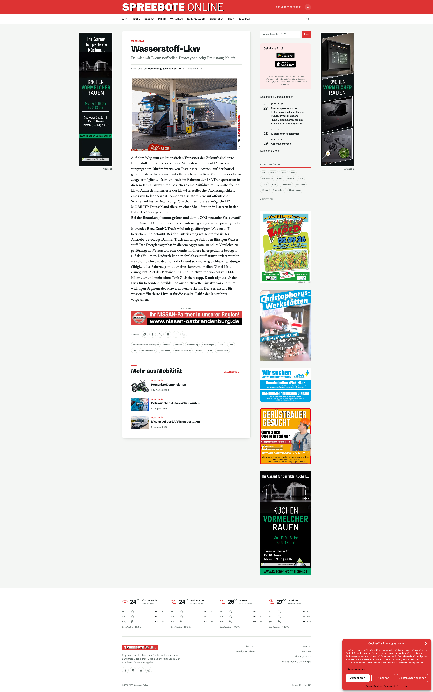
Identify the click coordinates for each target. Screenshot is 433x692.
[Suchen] (307, 19)
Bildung (149, 18)
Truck (209, 350)
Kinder (265, 190)
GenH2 (221, 344)
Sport (231, 18)
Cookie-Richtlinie (374, 686)
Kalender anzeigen (270, 150)
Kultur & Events (196, 18)
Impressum (402, 686)
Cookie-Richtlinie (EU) (301, 685)
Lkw (134, 350)
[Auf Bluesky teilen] (168, 334)
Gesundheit (216, 18)
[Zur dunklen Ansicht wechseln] (308, 7)
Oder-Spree (286, 184)
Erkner (273, 173)
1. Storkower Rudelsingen (285, 133)
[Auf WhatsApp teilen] (145, 334)
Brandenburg (278, 190)
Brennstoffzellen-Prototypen (146, 344)
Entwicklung (192, 344)
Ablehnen (383, 677)
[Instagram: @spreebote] (141, 670)
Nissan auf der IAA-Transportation (175, 421)
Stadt (300, 178)
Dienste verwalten (356, 669)
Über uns (250, 646)
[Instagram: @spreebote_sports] (148, 670)
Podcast (306, 651)
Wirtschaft (176, 18)
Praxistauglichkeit (183, 350)
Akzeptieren (357, 677)
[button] (426, 643)
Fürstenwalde (295, 190)
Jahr (231, 344)
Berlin (283, 173)
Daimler (166, 344)
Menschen (300, 184)
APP (124, 18)
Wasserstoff (222, 350)
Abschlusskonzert (281, 143)
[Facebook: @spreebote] (125, 670)
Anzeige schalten (245, 651)
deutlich (178, 344)
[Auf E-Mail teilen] (176, 334)
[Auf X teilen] (160, 334)
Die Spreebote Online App (296, 661)
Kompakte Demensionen (168, 384)
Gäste (264, 184)
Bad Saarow (267, 178)
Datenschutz (390, 686)
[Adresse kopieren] (183, 334)
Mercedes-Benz (148, 350)
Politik (162, 18)
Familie (136, 18)
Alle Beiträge (231, 371)
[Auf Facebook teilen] (152, 334)
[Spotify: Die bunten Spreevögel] (133, 670)
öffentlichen (165, 350)
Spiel (274, 184)
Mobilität (244, 18)
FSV (264, 173)
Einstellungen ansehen (412, 677)
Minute (290, 178)
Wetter (307, 646)
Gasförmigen (208, 344)
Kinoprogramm (303, 656)
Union (280, 178)
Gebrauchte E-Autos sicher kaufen (175, 403)
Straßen (199, 350)
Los (306, 34)
